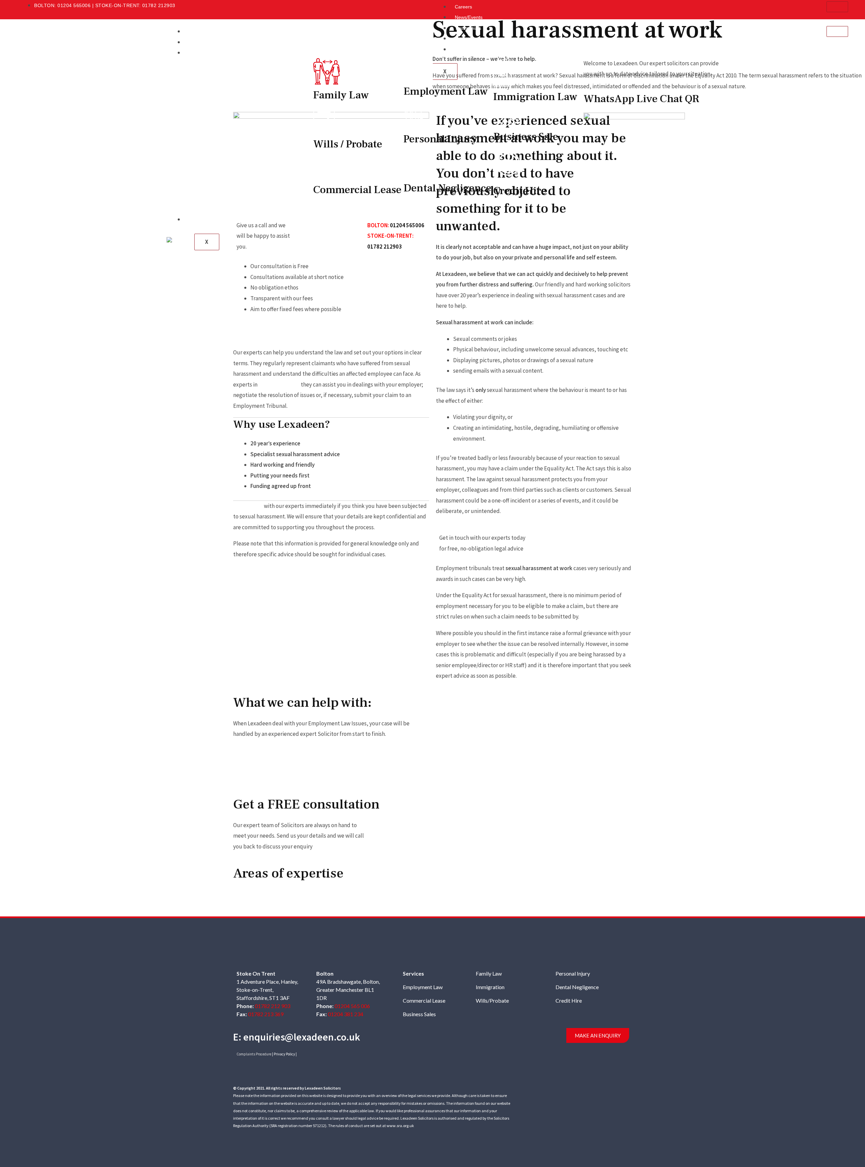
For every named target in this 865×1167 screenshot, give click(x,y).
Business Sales (419, 1014)
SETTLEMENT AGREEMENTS (534, 771)
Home (195, 31)
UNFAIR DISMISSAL (463, 734)
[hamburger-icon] (837, 6)
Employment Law (423, 987)
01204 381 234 (345, 1014)
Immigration (490, 987)
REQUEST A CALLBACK (564, 537)
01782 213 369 (265, 1014)
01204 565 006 (352, 1006)
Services (198, 52)
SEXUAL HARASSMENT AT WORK (468, 708)
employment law (279, 384)
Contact (197, 219)
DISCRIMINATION (460, 765)
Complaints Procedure (254, 1054)
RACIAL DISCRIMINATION (534, 708)
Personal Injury (572, 973)
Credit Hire (568, 1000)
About (195, 42)
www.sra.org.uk (400, 1125)
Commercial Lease (424, 1000)
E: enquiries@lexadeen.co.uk (296, 1036)
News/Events (469, 17)
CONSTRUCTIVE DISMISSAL (533, 739)
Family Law (489, 973)
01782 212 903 (272, 1006)
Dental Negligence (577, 987)
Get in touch (248, 506)
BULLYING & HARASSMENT (599, 708)
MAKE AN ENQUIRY (598, 1035)
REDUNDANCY (587, 734)
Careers (463, 6)
